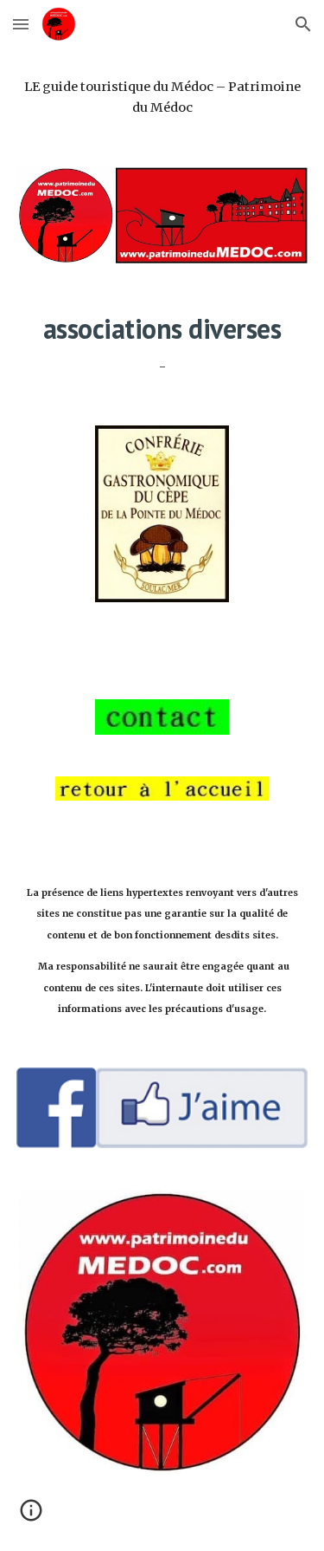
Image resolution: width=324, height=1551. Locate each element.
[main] (162, 97)
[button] (20, 24)
